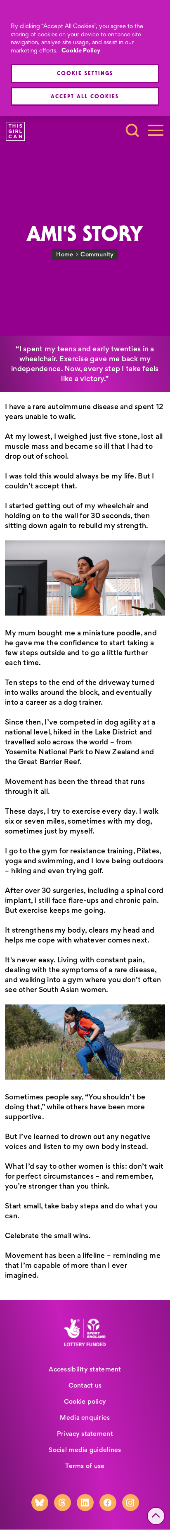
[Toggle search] (132, 130)
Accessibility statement (85, 1369)
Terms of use (84, 1465)
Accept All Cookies (85, 96)
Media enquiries (85, 1417)
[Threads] (62, 1502)
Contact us (85, 1385)
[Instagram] (130, 1502)
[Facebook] (107, 1502)
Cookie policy (85, 1401)
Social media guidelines (85, 1449)
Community (96, 254)
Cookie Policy (80, 50)
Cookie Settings (85, 73)
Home (64, 254)
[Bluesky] (39, 1502)
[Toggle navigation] (155, 130)
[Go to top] (156, 1516)
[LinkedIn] (85, 1502)
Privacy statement (85, 1433)
